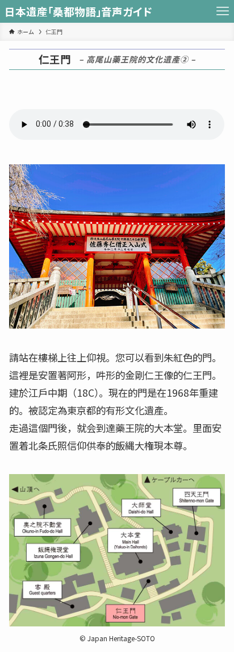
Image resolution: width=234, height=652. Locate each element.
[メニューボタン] (222, 11)
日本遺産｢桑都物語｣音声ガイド (78, 11)
